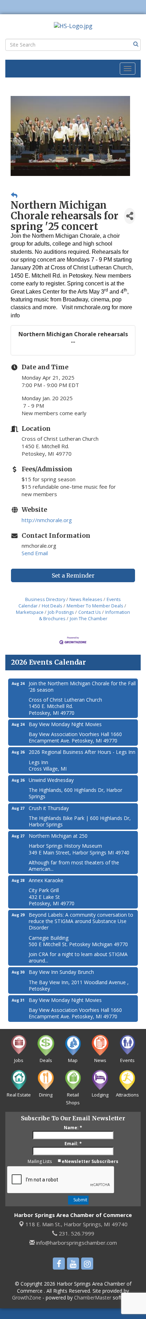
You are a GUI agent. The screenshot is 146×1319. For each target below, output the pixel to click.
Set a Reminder (73, 575)
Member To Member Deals (95, 605)
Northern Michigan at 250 (58, 835)
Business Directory (45, 599)
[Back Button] (14, 195)
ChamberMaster (92, 1297)
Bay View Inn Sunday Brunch (61, 972)
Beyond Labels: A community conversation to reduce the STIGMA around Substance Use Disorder (81, 921)
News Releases (85, 599)
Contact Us (89, 612)
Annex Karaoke (46, 880)
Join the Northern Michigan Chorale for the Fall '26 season (82, 686)
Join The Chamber (88, 618)
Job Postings (61, 612)
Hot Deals (52, 605)
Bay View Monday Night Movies (65, 724)
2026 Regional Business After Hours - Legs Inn (82, 752)
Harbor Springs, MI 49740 (77, 1224)
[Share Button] (129, 216)
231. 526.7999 (75, 1233)
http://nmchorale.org (47, 520)
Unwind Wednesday (51, 780)
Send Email (35, 553)
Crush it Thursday (49, 808)
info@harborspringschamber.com (76, 1242)
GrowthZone (26, 1297)
